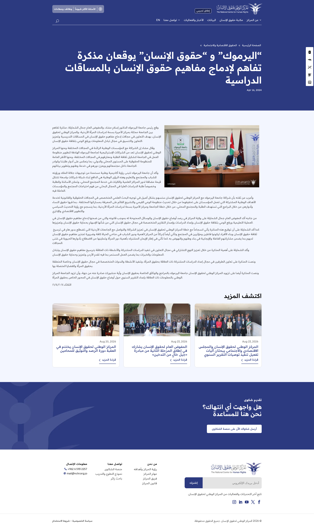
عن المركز (252, 20)
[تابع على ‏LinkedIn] (309, 75)
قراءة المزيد (251, 359)
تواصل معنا (170, 20)
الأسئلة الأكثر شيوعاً (85, 9)
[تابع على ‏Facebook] (309, 60)
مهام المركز (150, 473)
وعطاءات (59, 9)
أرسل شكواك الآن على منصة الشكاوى (234, 428)
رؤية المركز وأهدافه (145, 469)
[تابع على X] (309, 67)
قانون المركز (149, 483)
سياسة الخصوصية (82, 520)
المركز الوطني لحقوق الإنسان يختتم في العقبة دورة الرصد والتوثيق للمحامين (86, 349)
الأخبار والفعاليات (194, 20)
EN (158, 20)
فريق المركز (150, 478)
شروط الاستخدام (61, 520)
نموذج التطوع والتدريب (108, 473)
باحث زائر (116, 478)
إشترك (194, 482)
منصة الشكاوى (113, 469)
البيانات (211, 20)
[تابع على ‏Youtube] (309, 52)
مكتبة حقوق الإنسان (231, 20)
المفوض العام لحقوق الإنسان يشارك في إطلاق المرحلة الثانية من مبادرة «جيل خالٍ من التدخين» (159, 351)
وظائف (68, 9)
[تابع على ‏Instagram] (309, 82)
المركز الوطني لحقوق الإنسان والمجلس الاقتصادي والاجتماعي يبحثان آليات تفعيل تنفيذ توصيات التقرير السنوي (228, 351)
